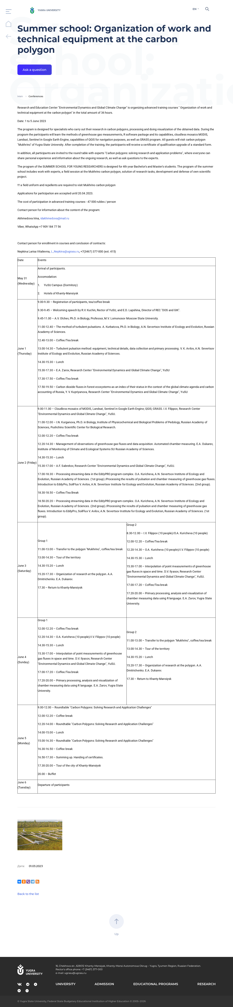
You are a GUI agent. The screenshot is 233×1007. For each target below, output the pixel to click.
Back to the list (28, 894)
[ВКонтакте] (19, 882)
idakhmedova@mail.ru (54, 218)
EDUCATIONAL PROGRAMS (155, 984)
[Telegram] (33, 882)
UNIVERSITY (65, 984)
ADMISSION (104, 984)
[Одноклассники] (24, 882)
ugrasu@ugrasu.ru (75, 973)
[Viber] (28, 882)
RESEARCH (206, 984)
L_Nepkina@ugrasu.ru (65, 251)
